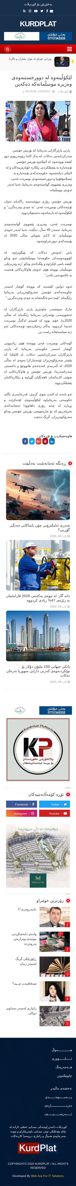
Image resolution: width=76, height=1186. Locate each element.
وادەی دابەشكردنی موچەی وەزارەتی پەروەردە (24, 938)
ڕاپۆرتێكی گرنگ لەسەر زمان (25, 961)
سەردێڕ (73, 61)
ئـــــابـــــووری (62, 1058)
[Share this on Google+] (38, 441)
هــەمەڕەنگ (64, 1067)
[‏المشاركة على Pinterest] (45, 441)
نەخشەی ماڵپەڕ (61, 1088)
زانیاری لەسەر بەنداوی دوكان (21, 1011)
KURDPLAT (38, 24)
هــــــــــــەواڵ (61, 1050)
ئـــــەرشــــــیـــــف (58, 1114)
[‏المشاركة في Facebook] (25, 441)
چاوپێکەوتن (64, 1075)
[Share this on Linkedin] (52, 441)
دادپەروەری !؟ (27, 909)
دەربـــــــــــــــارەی (58, 1105)
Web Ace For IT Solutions (47, 1175)
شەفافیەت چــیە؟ (24, 983)
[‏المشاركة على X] (32, 441)
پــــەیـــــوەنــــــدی (58, 1097)
